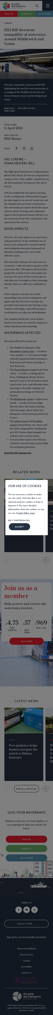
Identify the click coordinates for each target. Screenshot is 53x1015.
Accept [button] (19, 527)
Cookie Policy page (25, 513)
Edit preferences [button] (19, 520)
